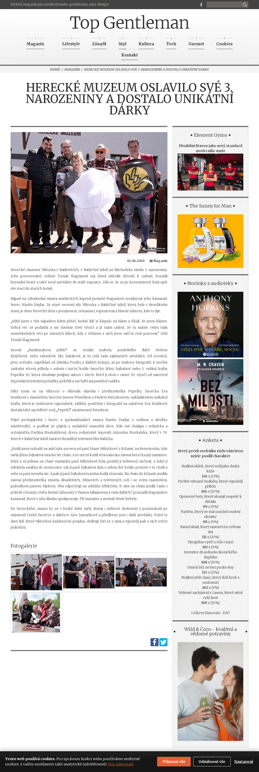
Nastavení (243, 761)
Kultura (146, 42)
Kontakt (129, 53)
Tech (171, 42)
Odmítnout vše (212, 761)
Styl (122, 42)
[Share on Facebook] (154, 645)
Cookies (224, 42)
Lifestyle (71, 42)
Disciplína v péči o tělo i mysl (210, 542)
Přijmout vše (173, 761)
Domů (55, 69)
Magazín (35, 42)
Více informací (121, 764)
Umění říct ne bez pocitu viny (210, 567)
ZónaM (99, 42)
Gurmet (196, 42)
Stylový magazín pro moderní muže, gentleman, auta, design (60, 4)
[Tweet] (163, 645)
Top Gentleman (130, 22)
